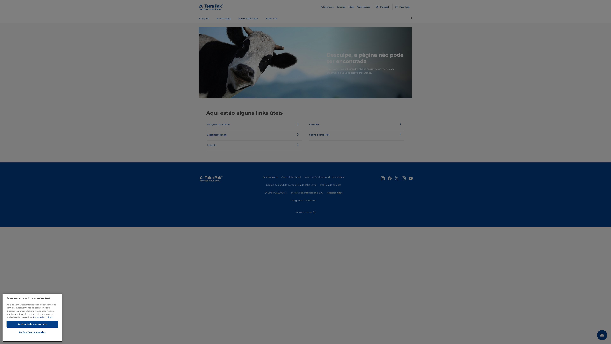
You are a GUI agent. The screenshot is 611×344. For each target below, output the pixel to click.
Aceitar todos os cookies (32, 324)
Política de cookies (42, 317)
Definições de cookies (32, 332)
